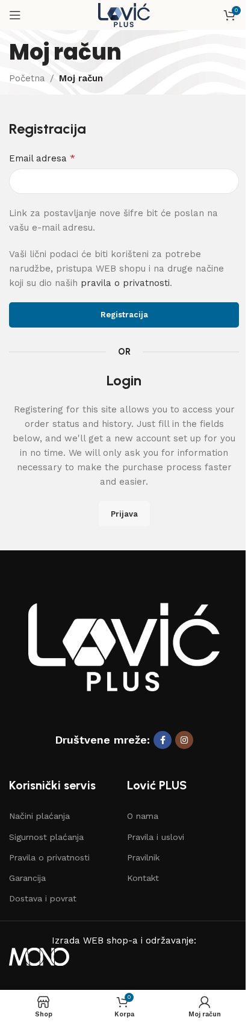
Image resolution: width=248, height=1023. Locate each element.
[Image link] (124, 646)
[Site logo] (124, 14)
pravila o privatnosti (125, 283)
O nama (142, 816)
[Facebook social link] (162, 740)
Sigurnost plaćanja (46, 837)
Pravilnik (143, 857)
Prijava (124, 513)
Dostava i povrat (42, 898)
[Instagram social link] (184, 740)
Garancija (27, 878)
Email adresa (42, 158)
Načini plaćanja (39, 816)
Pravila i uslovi (155, 837)
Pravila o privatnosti (49, 857)
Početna (27, 78)
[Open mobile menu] (15, 15)
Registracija (124, 314)
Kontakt (143, 878)
